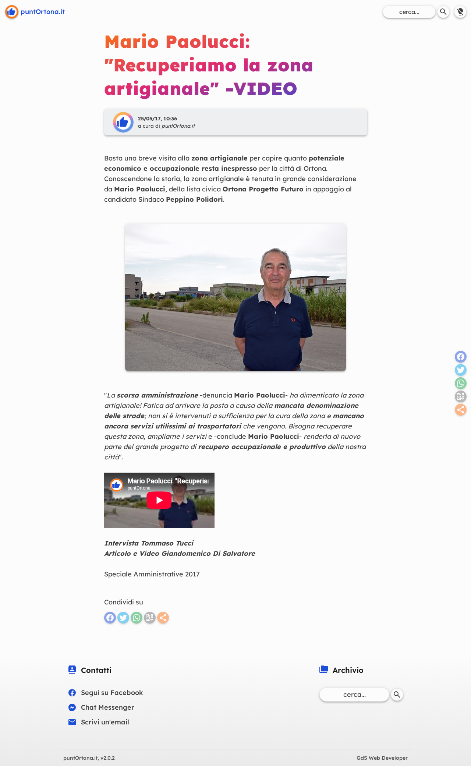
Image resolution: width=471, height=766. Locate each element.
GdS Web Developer (382, 758)
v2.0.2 (89, 758)
